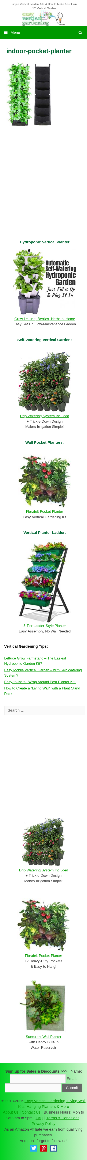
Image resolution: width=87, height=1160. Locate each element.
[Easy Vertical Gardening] (43, 18)
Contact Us (31, 1112)
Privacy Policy (43, 1124)
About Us (11, 1112)
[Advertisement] (43, 188)
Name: (76, 1071)
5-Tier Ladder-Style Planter (44, 626)
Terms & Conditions (62, 1118)
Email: (72, 1079)
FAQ (39, 1118)
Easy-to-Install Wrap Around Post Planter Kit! (40, 682)
